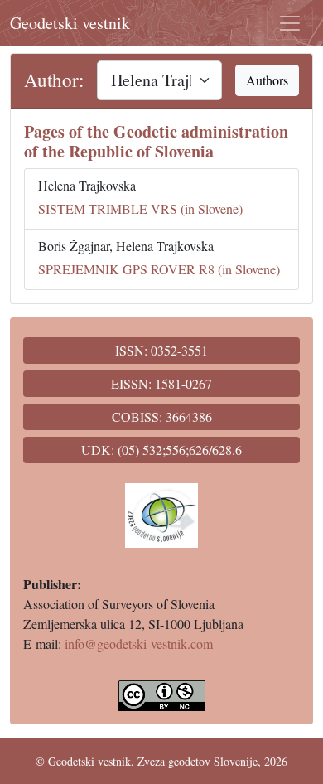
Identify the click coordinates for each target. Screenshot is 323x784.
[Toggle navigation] (290, 23)
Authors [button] (267, 80)
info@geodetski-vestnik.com (139, 643)
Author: (54, 80)
